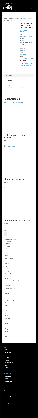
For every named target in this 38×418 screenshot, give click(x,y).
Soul (21, 58)
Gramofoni (8, 285)
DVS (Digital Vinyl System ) (12, 280)
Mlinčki (8, 243)
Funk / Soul (23, 54)
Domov (5, 18)
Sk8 (6, 365)
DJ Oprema (7, 278)
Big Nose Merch (9, 273)
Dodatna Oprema (9, 283)
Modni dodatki (9, 258)
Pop (6, 326)
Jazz (6, 323)
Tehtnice (8, 246)
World (6, 336)
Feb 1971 (22, 50)
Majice (7, 263)
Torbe (6, 296)
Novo (21, 18)
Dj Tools (7, 308)
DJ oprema (8, 352)
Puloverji (7, 271)
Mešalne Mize (9, 291)
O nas (6, 378)
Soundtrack (8, 334)
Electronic (8, 316)
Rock (6, 331)
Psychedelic (26, 58)
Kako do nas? (8, 381)
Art (6, 349)
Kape (6, 266)
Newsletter (8, 355)
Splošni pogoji (9, 376)
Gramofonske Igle (10, 288)
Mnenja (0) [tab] (9, 75)
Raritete (7, 303)
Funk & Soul (29, 63)
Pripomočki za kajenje (10, 239)
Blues (6, 305)
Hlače (6, 260)
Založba (7, 368)
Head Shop (8, 241)
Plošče (7, 360)
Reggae (7, 329)
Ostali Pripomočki (11, 248)
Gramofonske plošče (13, 18)
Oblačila (6, 253)
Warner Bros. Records (26, 36)
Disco (6, 310)
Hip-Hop (7, 321)
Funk (31, 58)
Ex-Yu (6, 313)
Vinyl (21, 42)
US (20, 46)
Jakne (6, 255)
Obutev (7, 268)
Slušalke (7, 293)
